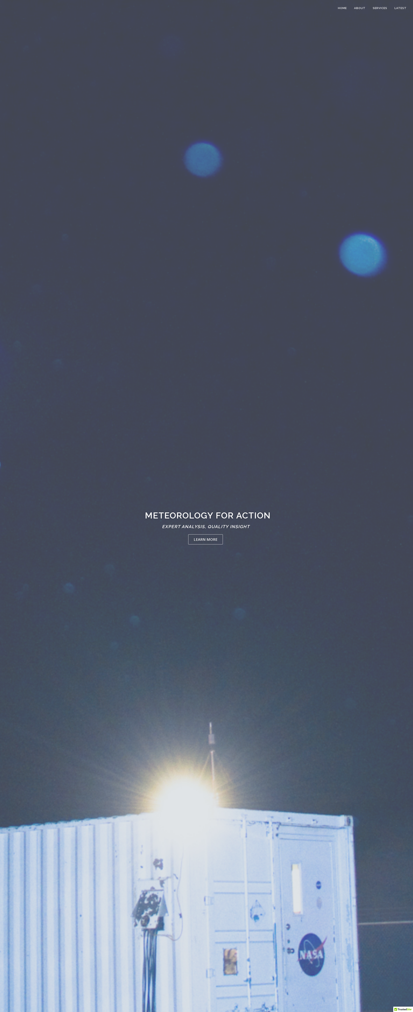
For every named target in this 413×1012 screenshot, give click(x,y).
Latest (401, 8)
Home (342, 8)
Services (380, 8)
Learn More (205, 539)
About (359, 8)
